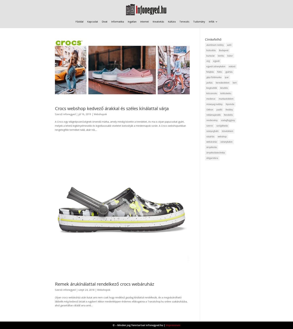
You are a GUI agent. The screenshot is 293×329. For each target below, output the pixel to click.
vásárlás (210, 136)
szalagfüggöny (228, 120)
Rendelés (228, 114)
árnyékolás (211, 147)
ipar (227, 77)
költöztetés (225, 93)
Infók (211, 21)
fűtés (219, 71)
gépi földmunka (213, 77)
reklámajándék (213, 114)
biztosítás (211, 50)
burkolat (210, 55)
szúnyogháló (212, 131)
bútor (230, 55)
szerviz (209, 125)
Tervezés (184, 21)
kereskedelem (222, 82)
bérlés (221, 55)
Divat (105, 21)
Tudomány (199, 21)
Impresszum (173, 325)
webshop (222, 136)
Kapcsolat (92, 21)
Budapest (223, 50)
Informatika (117, 21)
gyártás (228, 71)
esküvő (232, 66)
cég (208, 61)
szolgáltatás (222, 125)
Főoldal (79, 21)
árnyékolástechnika (215, 152)
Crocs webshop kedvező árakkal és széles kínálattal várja (112, 108)
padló (219, 109)
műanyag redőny (214, 104)
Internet (144, 21)
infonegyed (69, 114)
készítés (224, 88)
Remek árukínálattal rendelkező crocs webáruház (104, 284)
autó (229, 45)
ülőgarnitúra (212, 158)
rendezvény (212, 120)
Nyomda (230, 104)
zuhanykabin (226, 141)
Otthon (209, 109)
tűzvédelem (227, 131)
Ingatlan (132, 21)
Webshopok (100, 114)
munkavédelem (226, 98)
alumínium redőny (215, 45)
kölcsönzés (211, 93)
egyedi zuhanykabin (215, 66)
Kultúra (172, 21)
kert (235, 82)
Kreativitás (158, 21)
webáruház (211, 141)
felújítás (210, 71)
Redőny (229, 109)
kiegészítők (211, 88)
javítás (209, 82)
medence (210, 98)
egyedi (216, 61)
